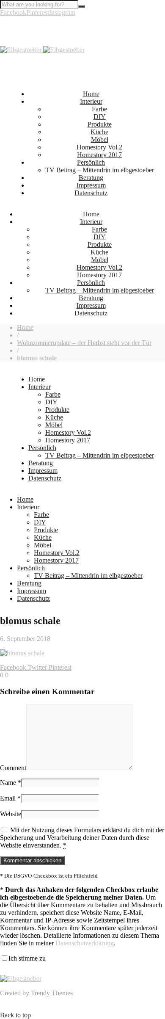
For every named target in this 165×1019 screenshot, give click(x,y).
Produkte (100, 124)
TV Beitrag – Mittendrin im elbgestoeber (99, 170)
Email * (10, 798)
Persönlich (91, 162)
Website (10, 813)
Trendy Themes (52, 993)
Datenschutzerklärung (84, 943)
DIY (100, 116)
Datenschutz (90, 192)
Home (91, 93)
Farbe (99, 109)
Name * (10, 782)
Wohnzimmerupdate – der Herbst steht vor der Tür (84, 342)
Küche (99, 131)
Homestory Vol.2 (99, 147)
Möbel (99, 139)
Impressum (91, 185)
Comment (13, 767)
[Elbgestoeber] (42, 49)
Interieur (91, 101)
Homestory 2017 (99, 154)
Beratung (91, 177)
